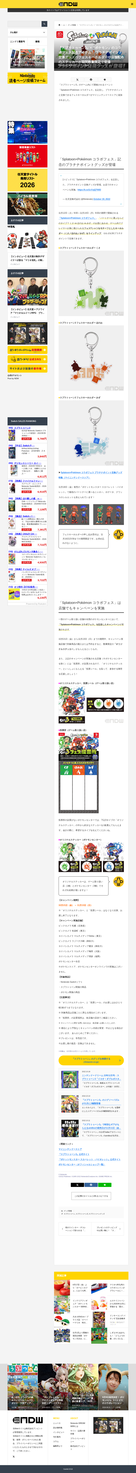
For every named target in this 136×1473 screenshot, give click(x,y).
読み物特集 (57, 1428)
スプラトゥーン (69, 1214)
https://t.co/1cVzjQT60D (89, 190)
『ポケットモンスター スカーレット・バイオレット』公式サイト (90, 1159)
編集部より (57, 1446)
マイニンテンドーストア (70, 1149)
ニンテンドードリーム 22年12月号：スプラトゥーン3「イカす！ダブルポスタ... (101, 1077)
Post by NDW (13, 378)
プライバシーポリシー (77, 1440)
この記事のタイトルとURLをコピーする (91, 1196)
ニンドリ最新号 (17, 41)
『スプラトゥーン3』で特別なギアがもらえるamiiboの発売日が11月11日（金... (101, 1126)
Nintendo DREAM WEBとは (77, 1424)
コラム (56, 1441)
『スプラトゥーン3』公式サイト (74, 1154)
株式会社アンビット (77, 1447)
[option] (23, 1396)
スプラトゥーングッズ (97, 1214)
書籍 (37, 41)
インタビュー (58, 1432)
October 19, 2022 (101, 199)
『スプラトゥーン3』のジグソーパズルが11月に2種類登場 (100, 1102)
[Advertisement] (91, 125)
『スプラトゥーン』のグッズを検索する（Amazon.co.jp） (91, 1060)
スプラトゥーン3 (82, 1214)
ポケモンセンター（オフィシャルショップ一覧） (82, 1164)
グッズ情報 (85, 65)
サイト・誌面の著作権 (77, 1432)
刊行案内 (57, 1437)
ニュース (57, 1423)
